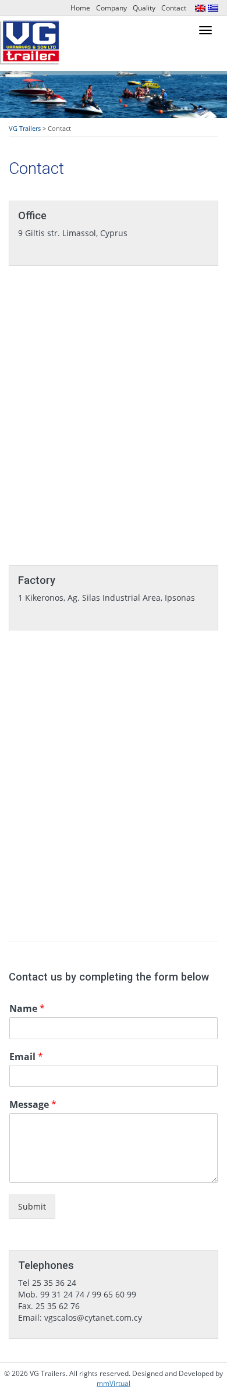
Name (27, 1009)
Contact (173, 8)
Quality (144, 8)
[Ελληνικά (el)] (213, 7)
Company (111, 8)
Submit (32, 1206)
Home (80, 8)
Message (32, 1105)
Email (26, 1057)
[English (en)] (200, 7)
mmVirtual (113, 1383)
